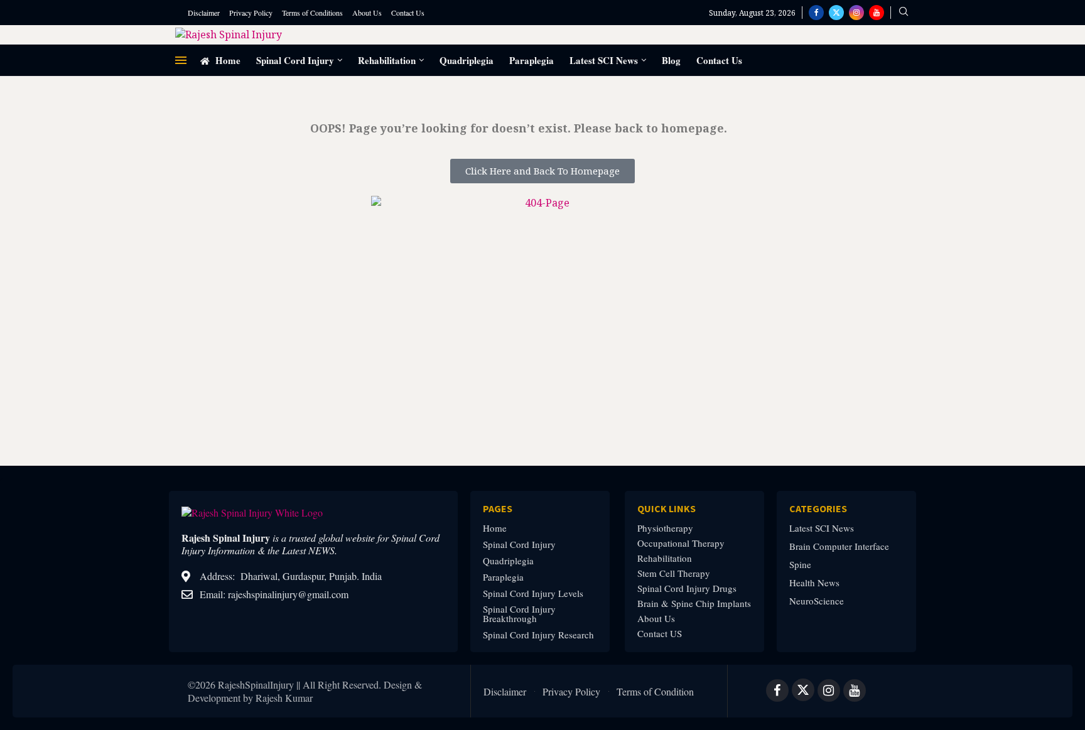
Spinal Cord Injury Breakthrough (519, 613)
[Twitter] (836, 12)
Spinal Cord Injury (295, 60)
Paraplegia (531, 60)
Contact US (659, 633)
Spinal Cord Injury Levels (533, 593)
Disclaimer (204, 13)
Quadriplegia (467, 60)
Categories (818, 508)
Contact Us (407, 13)
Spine (800, 564)
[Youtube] (876, 12)
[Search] (903, 13)
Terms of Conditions (312, 13)
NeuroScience (816, 601)
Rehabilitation (387, 60)
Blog (671, 60)
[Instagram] (856, 12)
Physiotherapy (665, 528)
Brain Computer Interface (839, 546)
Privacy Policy (251, 13)
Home (226, 60)
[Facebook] (816, 12)
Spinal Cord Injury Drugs (687, 588)
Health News (814, 583)
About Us (367, 13)
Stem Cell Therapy (673, 573)
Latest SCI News (603, 60)
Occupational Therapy (681, 543)
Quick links (666, 508)
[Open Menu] (180, 60)
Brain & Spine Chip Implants (694, 603)
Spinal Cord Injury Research (538, 635)
